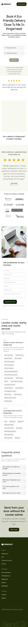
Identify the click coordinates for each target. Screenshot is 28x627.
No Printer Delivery (9, 368)
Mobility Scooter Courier (10, 397)
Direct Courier (18, 358)
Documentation (6, 572)
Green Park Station (9, 434)
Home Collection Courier (16, 381)
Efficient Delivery (9, 388)
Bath (6, 421)
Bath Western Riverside (10, 431)
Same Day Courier (9, 378)
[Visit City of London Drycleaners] (17, 210)
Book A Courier (19, 378)
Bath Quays (19, 428)
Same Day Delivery (9, 365)
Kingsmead (12, 421)
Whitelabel (4, 586)
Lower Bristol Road (9, 428)
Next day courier (19, 355)
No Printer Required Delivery (11, 371)
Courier (6, 381)
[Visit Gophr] (19, 205)
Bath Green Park (8, 438)
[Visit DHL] (19, 199)
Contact (3, 594)
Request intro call (10, 301)
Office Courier (8, 394)
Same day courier (9, 355)
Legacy (3, 598)
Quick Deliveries (19, 388)
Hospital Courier (18, 394)
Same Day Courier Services (11, 374)
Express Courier (8, 358)
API (2, 557)
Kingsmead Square (9, 424)
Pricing (3, 564)
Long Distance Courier (10, 384)
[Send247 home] (6, 4)
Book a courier (21, 4)
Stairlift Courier (8, 401)
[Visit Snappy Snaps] (7, 210)
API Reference (5, 576)
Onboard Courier (6, 560)
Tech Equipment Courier (10, 391)
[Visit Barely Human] (19, 216)
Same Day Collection (9, 361)
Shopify (3, 582)
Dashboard (4, 554)
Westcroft (17, 438)
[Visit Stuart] (8, 204)
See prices (13, 60)
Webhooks (4, 579)
